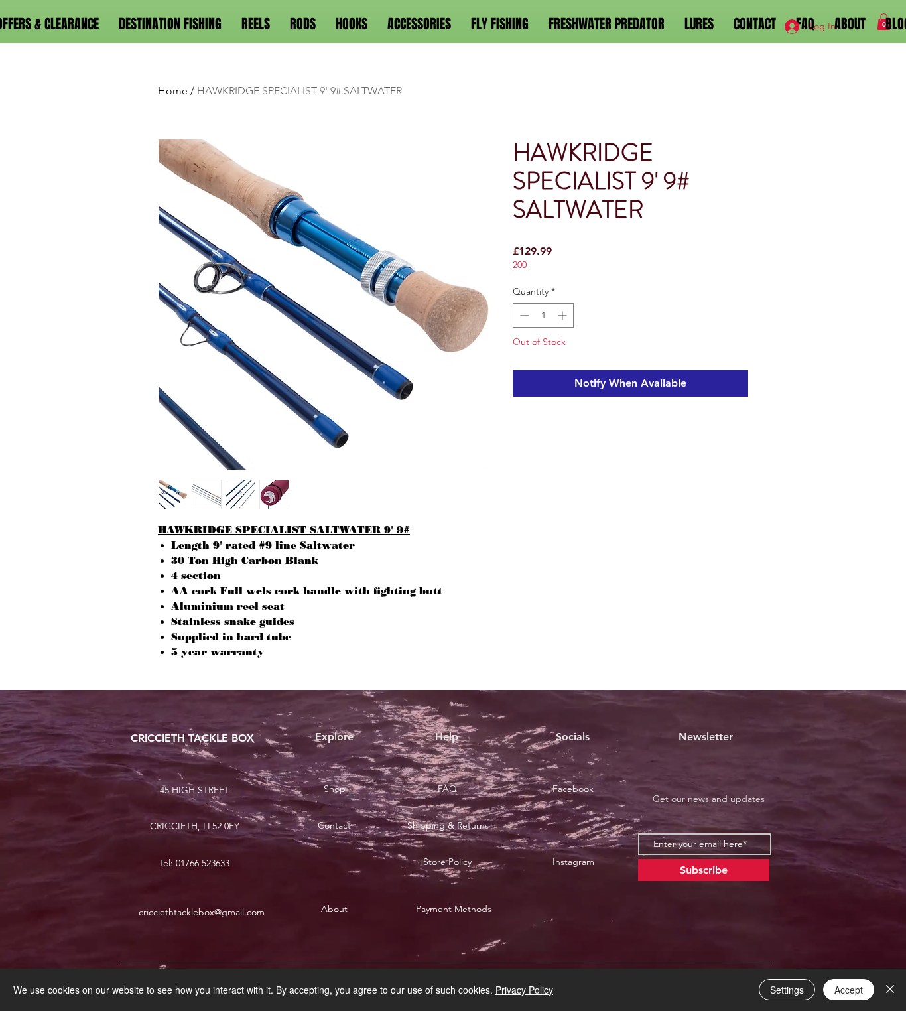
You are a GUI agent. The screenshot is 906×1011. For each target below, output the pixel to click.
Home (173, 90)
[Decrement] (523, 315)
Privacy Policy (524, 989)
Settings (787, 989)
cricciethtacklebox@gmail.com (202, 912)
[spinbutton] (543, 315)
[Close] (890, 989)
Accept (848, 989)
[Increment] (563, 315)
